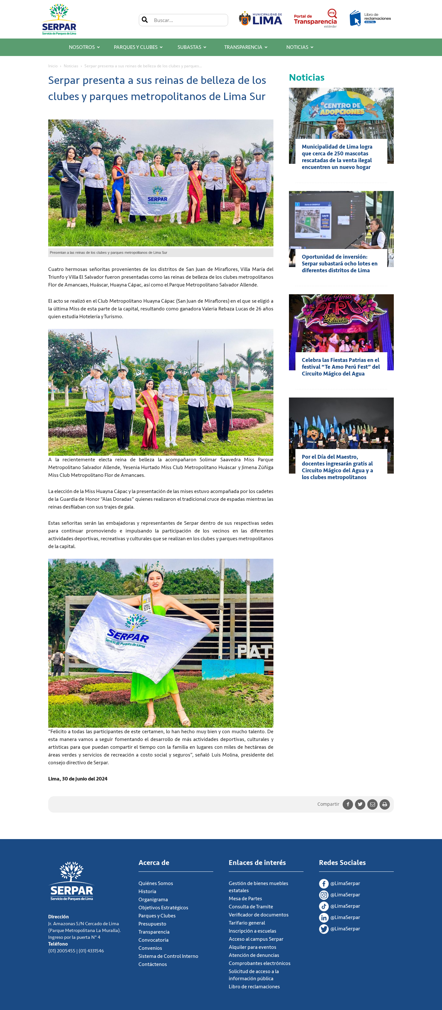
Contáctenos (152, 964)
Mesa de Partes (245, 898)
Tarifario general (247, 923)
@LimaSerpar (345, 883)
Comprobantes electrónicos (260, 963)
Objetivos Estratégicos (163, 907)
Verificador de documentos (259, 915)
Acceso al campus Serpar (256, 939)
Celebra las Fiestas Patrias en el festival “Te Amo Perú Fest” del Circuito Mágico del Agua (341, 367)
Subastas (189, 47)
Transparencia (243, 47)
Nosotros (82, 47)
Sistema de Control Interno (168, 956)
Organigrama (153, 899)
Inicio (53, 66)
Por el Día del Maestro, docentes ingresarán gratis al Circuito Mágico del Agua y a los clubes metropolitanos (337, 467)
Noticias (297, 47)
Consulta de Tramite (251, 906)
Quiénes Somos (155, 883)
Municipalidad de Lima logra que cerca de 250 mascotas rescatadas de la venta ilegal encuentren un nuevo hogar (337, 157)
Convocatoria (153, 940)
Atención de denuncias (254, 955)
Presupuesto (152, 924)
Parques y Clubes (136, 47)
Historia (147, 891)
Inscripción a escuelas (252, 931)
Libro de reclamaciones (254, 986)
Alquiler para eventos (252, 947)
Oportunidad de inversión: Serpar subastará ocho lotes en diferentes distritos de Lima (340, 263)
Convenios (150, 948)
